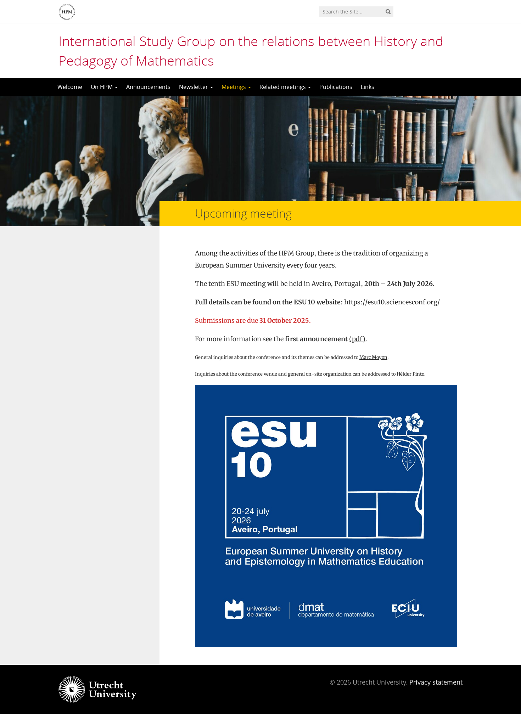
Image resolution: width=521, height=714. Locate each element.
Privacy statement (436, 682)
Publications (335, 87)
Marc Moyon (373, 357)
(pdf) (357, 339)
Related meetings (283, 87)
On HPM (102, 87)
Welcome (69, 87)
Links (367, 87)
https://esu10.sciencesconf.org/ (392, 302)
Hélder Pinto (410, 374)
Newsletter (194, 87)
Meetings (234, 87)
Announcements (148, 87)
